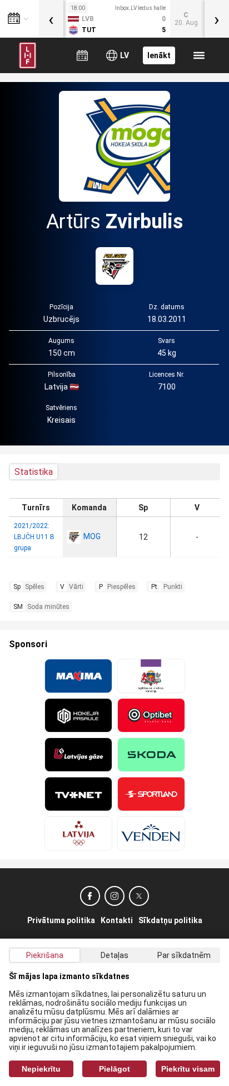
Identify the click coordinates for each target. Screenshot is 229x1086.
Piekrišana (44, 955)
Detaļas (114, 955)
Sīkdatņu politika (170, 920)
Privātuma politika (61, 920)
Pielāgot (114, 1068)
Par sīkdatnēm (184, 955)
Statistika (33, 472)
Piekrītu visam (188, 1068)
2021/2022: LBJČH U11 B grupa (34, 537)
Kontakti (117, 920)
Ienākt (159, 55)
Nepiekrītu (41, 1068)
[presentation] (51, 19)
